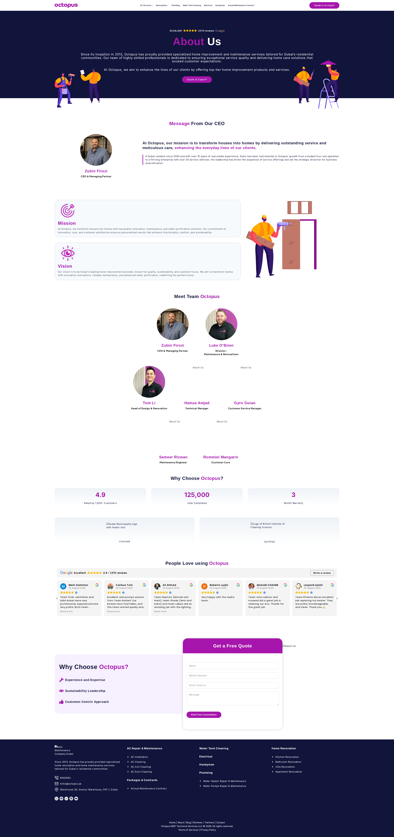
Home (172, 822)
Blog (188, 822)
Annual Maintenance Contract (241, 5)
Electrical (208, 5)
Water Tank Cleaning (192, 5)
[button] (197, 31)
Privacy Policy (208, 829)
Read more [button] (66, 611)
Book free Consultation (204, 714)
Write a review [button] (322, 573)
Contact (220, 822)
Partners (209, 822)
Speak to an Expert (324, 5)
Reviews (197, 822)
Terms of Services (188, 829)
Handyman (220, 5)
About (181, 822)
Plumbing (176, 5)
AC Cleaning (138, 761)
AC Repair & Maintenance (144, 748)
